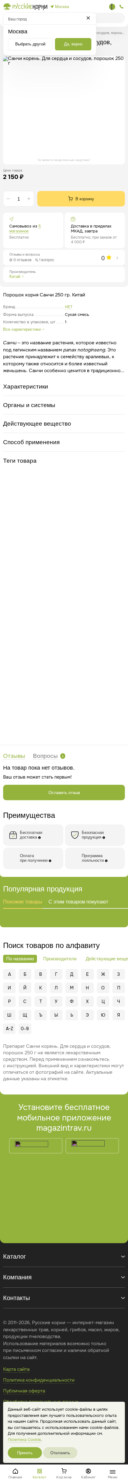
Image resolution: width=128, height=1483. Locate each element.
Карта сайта (16, 1369)
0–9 (25, 1028)
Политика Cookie (24, 1439)
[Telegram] (112, 7)
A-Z (9, 1028)
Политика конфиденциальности (39, 1380)
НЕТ (68, 306)
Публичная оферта (24, 1391)
